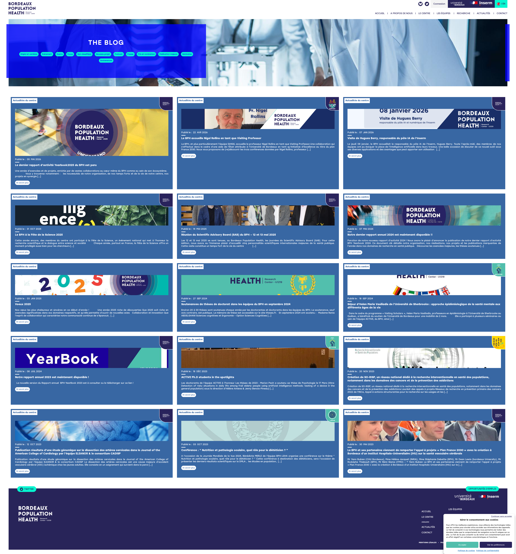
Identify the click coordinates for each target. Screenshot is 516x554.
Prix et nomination (146, 54)
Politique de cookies (466, 551)
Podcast (119, 54)
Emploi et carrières (29, 54)
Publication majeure (168, 54)
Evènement (47, 54)
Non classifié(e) (84, 54)
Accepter (462, 545)
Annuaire (425, 522)
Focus (70, 54)
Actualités (483, 13)
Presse (130, 54)
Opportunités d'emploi (482, 489)
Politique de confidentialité (487, 551)
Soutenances (106, 60)
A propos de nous (401, 13)
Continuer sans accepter (501, 516)
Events (60, 54)
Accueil (380, 13)
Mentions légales (427, 543)
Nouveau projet (103, 54)
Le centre (427, 517)
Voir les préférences (496, 545)
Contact (502, 13)
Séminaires (187, 54)
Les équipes (443, 13)
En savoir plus (22, 183)
